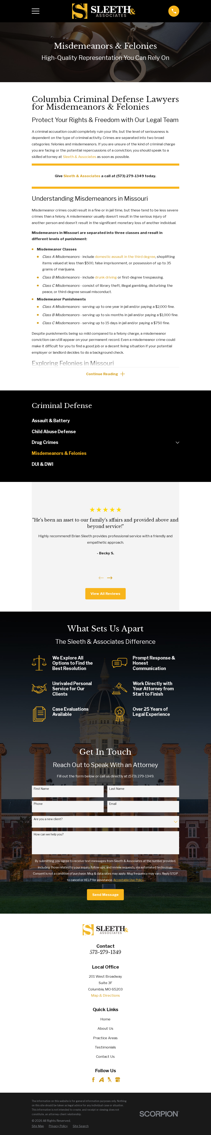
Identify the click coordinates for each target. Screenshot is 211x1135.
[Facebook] (93, 1079)
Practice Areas (105, 1038)
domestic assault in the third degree (125, 257)
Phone (38, 803)
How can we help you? (49, 834)
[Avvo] (101, 1079)
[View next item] (110, 578)
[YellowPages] (109, 1079)
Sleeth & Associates (79, 157)
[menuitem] (105, 420)
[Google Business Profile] (117, 1079)
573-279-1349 (105, 952)
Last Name (116, 788)
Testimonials (105, 1047)
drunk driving (106, 277)
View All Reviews (105, 594)
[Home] (103, 11)
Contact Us (105, 1056)
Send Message (105, 895)
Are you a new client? (48, 819)
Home (105, 1019)
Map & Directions (105, 995)
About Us (105, 1028)
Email (112, 803)
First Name (41, 788)
